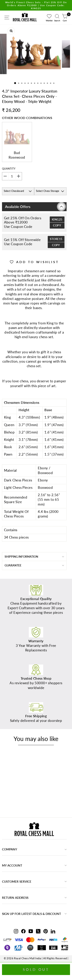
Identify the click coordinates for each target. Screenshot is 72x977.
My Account (12, 865)
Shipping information (21, 556)
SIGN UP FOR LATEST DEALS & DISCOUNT (31, 914)
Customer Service (16, 881)
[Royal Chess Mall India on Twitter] (38, 931)
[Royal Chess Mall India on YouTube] (31, 931)
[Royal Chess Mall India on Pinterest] (45, 931)
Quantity (8, 168)
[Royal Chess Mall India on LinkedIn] (53, 931)
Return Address (15, 897)
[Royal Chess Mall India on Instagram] (16, 931)
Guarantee (13, 565)
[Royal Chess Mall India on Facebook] (23, 931)
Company (9, 849)
